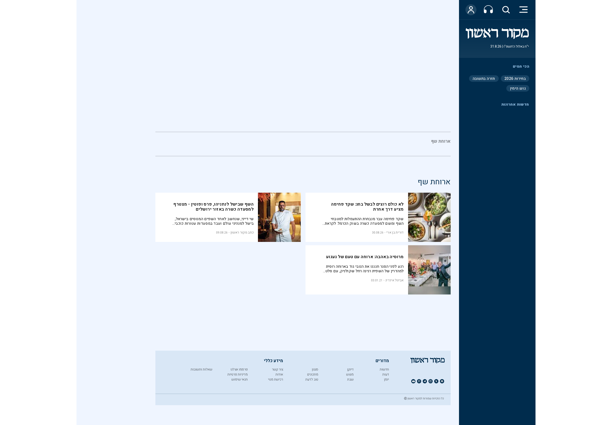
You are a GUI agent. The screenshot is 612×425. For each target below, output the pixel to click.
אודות (279, 374)
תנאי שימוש (239, 379)
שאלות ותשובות (201, 369)
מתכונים (312, 374)
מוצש (350, 374)
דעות (385, 374)
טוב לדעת (311, 379)
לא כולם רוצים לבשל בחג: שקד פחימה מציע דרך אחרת (367, 206)
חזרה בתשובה (484, 78)
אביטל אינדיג (394, 280)
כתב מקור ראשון (242, 232)
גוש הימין (518, 88)
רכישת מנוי (275, 379)
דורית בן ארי (395, 232)
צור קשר (277, 369)
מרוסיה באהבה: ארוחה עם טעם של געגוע (365, 257)
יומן (386, 379)
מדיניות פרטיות (237, 374)
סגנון (315, 369)
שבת (350, 379)
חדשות (384, 369)
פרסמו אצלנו (239, 369)
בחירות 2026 (515, 78)
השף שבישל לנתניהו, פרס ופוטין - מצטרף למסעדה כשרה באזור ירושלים (213, 206)
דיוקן (350, 369)
